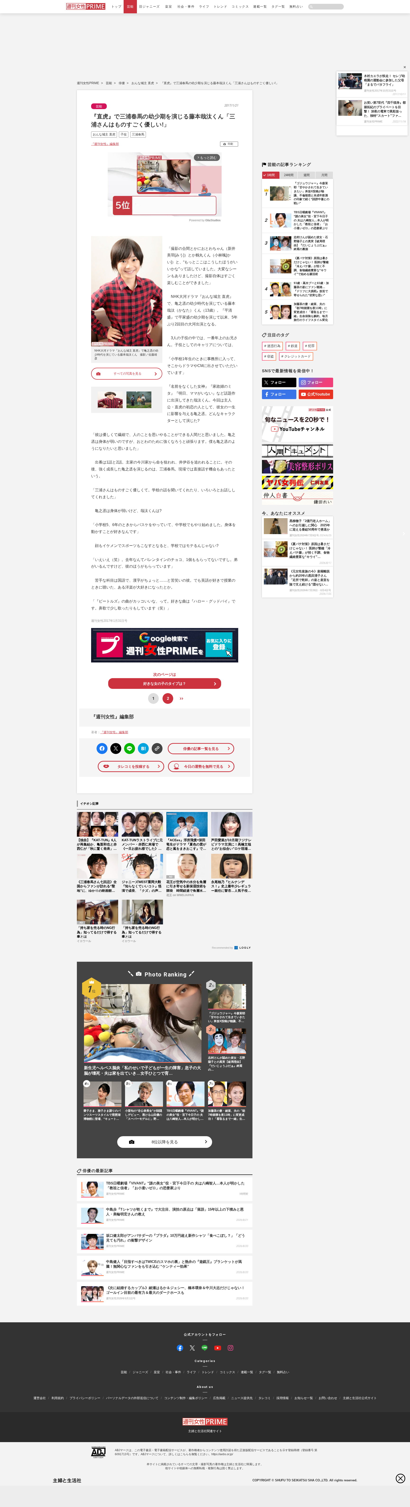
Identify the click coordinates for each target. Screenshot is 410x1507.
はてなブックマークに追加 (142, 748)
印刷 (230, 143)
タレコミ (264, 1398)
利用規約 (57, 1398)
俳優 (122, 83)
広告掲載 (219, 1398)
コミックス (240, 6)
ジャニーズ (140, 1372)
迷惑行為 (273, 346)
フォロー (278, 382)
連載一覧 (260, 6)
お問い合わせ (328, 1398)
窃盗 (270, 356)
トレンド (220, 6)
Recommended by (223, 947)
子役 (124, 134)
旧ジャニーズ (149, 6)
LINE (127, 745)
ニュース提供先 (242, 1398)
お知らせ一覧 (303, 1398)
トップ (116, 6)
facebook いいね (102, 748)
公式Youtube (318, 394)
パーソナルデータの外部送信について (132, 1398)
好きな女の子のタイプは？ (164, 683)
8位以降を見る (165, 1142)
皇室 (168, 6)
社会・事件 (186, 6)
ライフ (204, 6)
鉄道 (294, 346)
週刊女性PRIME (88, 83)
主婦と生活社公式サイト (360, 1398)
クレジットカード (297, 356)
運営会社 (39, 1398)
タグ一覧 (278, 6)
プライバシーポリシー (85, 1398)
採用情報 (282, 1398)
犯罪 (311, 346)
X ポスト (115, 747)
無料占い (296, 6)
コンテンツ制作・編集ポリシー (185, 1398)
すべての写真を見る (127, 373)
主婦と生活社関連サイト (205, 1431)
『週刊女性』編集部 (105, 144)
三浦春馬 (138, 134)
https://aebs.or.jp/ (222, 1454)
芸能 (130, 6)
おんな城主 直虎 (142, 83)
